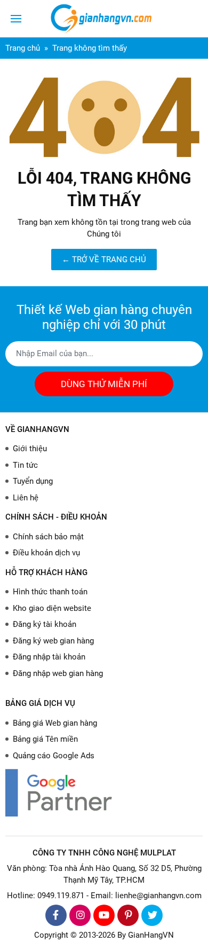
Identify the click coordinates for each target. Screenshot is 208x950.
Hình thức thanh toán (50, 591)
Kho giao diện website (52, 608)
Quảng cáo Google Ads (53, 755)
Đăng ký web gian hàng (53, 641)
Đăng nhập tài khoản (49, 657)
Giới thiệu (30, 448)
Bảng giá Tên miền (45, 739)
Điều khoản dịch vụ (46, 553)
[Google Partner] (104, 792)
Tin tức (25, 465)
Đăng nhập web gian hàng (58, 673)
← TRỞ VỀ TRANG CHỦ (104, 259)
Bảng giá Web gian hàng (55, 723)
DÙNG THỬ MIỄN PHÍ (104, 384)
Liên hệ (25, 498)
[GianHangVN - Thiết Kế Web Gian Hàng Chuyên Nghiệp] (104, 18)
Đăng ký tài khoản (44, 624)
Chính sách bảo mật (48, 536)
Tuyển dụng (33, 481)
